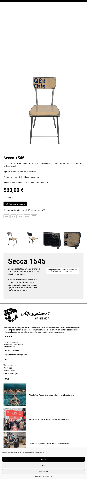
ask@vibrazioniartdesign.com (15, 355)
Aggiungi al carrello (16, 204)
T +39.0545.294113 (11, 351)
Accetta (43, 459)
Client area (8, 368)
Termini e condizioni (11, 365)
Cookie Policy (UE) (11, 373)
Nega (43, 465)
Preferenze (43, 472)
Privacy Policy (47, 476)
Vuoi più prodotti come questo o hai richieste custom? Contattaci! (62, 271)
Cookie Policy (38, 476)
